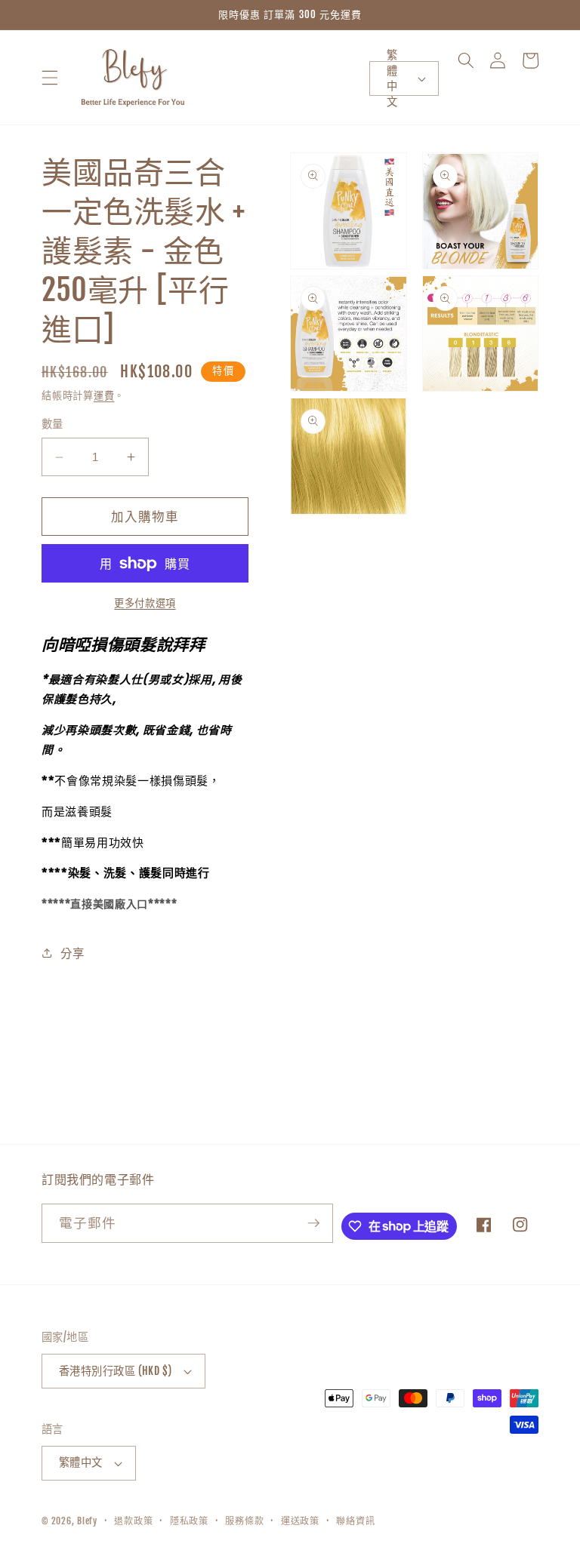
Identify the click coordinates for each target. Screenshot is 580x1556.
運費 (104, 395)
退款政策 (133, 1521)
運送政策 (300, 1521)
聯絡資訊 (355, 1521)
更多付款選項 (144, 603)
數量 (52, 424)
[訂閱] (313, 1223)
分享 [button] (72, 953)
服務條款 (244, 1521)
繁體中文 (392, 78)
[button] (50, 77)
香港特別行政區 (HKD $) (115, 1371)
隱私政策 (189, 1521)
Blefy (87, 1521)
